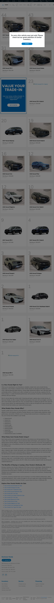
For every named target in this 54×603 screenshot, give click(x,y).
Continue (27, 43)
